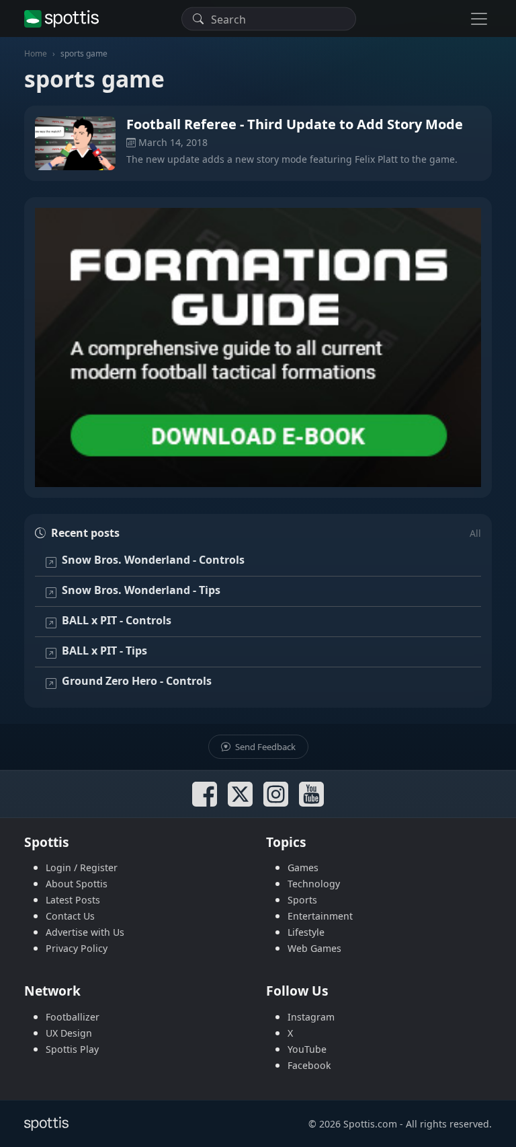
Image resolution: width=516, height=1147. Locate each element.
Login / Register (82, 867)
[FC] (258, 347)
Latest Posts (73, 899)
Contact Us (70, 916)
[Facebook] (204, 794)
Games (303, 867)
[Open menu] (479, 18)
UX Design (69, 1033)
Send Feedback (264, 747)
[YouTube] (311, 794)
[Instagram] (275, 794)
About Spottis (77, 883)
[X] (240, 794)
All (475, 533)
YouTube (307, 1049)
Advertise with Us (85, 932)
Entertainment (320, 916)
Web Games (314, 948)
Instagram (311, 1016)
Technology (314, 883)
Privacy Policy (77, 948)
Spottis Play (72, 1049)
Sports (302, 899)
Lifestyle (306, 932)
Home (35, 53)
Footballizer (72, 1016)
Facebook (309, 1065)
